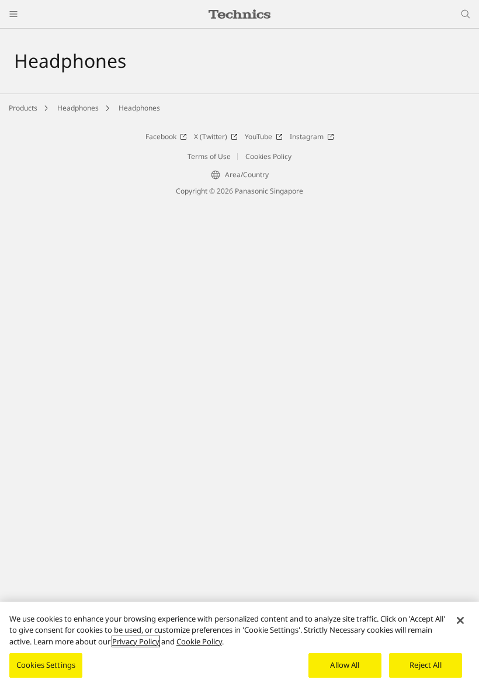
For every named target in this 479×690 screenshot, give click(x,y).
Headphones (78, 108)
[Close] (460, 620)
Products (23, 108)
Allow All (344, 665)
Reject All (425, 665)
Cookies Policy (268, 156)
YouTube (258, 137)
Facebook (160, 137)
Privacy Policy (135, 641)
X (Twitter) (210, 137)
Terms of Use (209, 156)
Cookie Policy (199, 641)
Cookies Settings (45, 665)
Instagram (307, 137)
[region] (239, 646)
